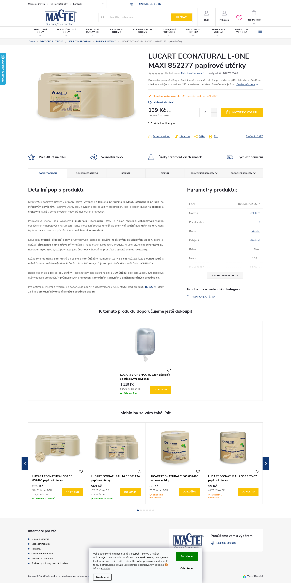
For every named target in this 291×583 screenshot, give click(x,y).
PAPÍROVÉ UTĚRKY (203, 297)
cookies (105, 568)
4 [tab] (147, 510)
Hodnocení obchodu (42, 558)
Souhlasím (187, 556)
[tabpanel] (145, 361)
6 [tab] (153, 510)
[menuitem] (40, 32)
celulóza (255, 213)
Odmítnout (187, 568)
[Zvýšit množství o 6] (214, 110)
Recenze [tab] (125, 173)
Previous (25, 463)
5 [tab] (150, 510)
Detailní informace (245, 84)
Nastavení (102, 577)
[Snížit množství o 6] (214, 114)
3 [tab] (144, 510)
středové (255, 240)
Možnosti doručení (163, 102)
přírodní (255, 231)
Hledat (181, 17)
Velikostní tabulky (59, 4)
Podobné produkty (241, 173)
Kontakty (77, 4)
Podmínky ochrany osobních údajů (49, 563)
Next (266, 463)
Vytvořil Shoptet (255, 576)
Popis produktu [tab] (48, 173)
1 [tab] (138, 510)
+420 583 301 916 (226, 543)
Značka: (254, 136)
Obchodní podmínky (42, 553)
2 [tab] (141, 510)
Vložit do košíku (244, 112)
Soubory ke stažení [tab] (87, 173)
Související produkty (202, 173)
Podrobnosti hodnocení (192, 73)
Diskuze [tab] (165, 173)
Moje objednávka (36, 4)
